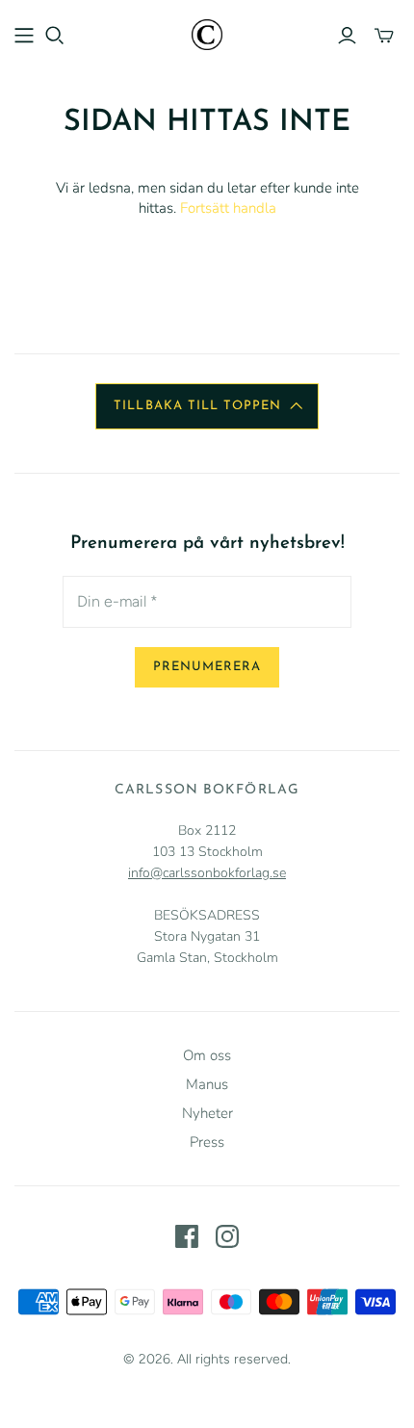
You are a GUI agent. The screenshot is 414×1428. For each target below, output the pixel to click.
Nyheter (207, 1113)
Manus (207, 1084)
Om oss (207, 1055)
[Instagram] (227, 1236)
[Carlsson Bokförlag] (207, 33)
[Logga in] (347, 35)
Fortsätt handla (228, 208)
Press (207, 1142)
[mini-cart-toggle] (384, 35)
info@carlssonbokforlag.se (207, 873)
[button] (206, 406)
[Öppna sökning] (55, 35)
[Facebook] (186, 1236)
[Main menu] (24, 35)
